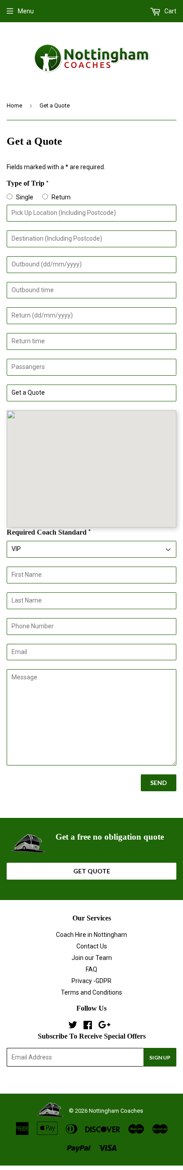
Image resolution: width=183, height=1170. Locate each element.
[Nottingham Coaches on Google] (104, 1026)
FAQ (91, 969)
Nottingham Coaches (116, 1110)
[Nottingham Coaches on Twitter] (72, 1026)
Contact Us (91, 946)
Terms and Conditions (91, 992)
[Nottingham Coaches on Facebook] (87, 1026)
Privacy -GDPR (91, 980)
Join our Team (92, 957)
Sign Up (160, 1057)
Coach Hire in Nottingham (91, 934)
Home (14, 105)
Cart (169, 11)
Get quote (91, 871)
